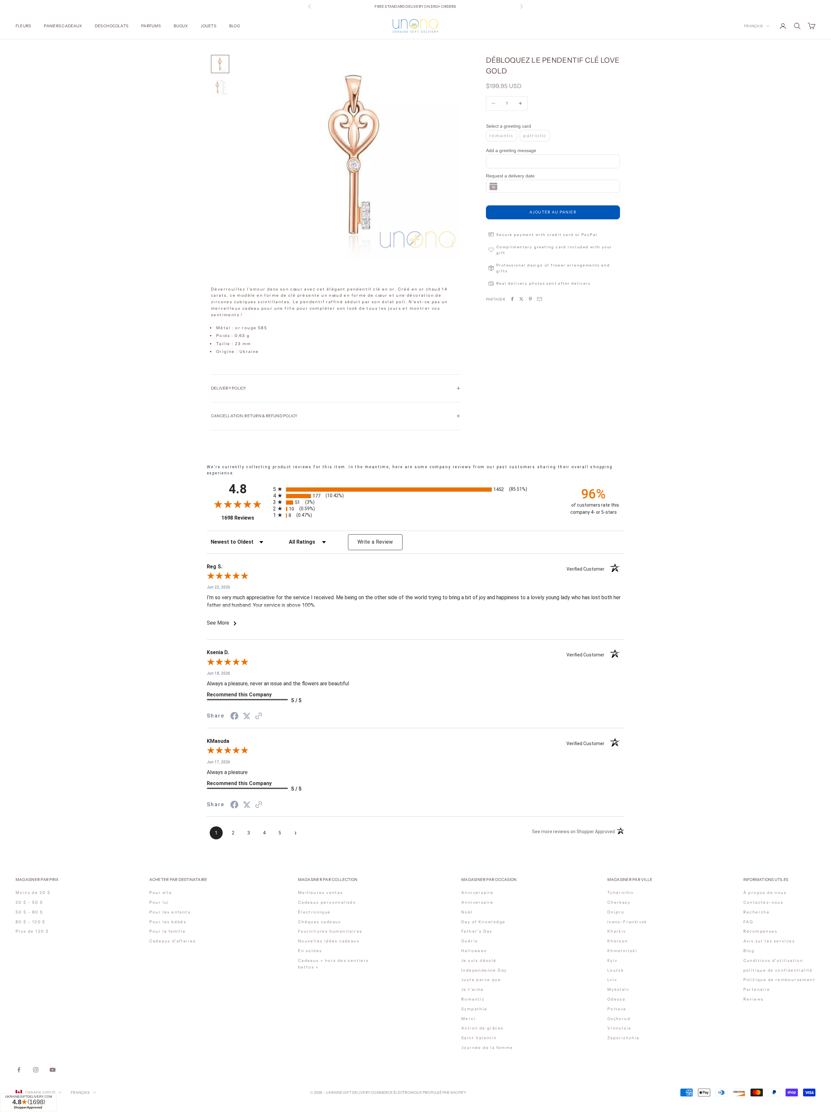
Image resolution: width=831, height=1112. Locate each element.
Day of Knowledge (483, 921)
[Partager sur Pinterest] (530, 299)
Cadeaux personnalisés (327, 902)
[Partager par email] (539, 299)
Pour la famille (167, 931)
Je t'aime (472, 989)
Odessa (616, 999)
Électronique (314, 912)
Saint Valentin (479, 1037)
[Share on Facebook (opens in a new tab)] (234, 716)
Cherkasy (618, 902)
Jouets (208, 25)
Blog (234, 25)
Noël (467, 912)
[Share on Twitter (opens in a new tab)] (247, 716)
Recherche (756, 912)
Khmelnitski (622, 950)
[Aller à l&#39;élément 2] (220, 87)
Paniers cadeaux (63, 25)
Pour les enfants (170, 912)
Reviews (753, 999)
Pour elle (160, 892)
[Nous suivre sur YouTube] (52, 1070)
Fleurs (23, 25)
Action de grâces (482, 1028)
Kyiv (612, 960)
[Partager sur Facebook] (512, 299)
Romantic (473, 999)
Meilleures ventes (320, 892)
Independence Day (484, 970)
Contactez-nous (763, 902)
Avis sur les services (769, 940)
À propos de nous (765, 892)
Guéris (469, 940)
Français (753, 26)
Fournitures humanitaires (330, 931)
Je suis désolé (479, 960)
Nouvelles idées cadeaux (329, 940)
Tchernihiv (620, 892)
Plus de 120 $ (32, 931)
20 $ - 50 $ (29, 902)
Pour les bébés (168, 921)
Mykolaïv (618, 989)
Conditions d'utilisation (773, 960)
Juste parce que (481, 979)
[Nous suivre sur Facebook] (19, 1070)
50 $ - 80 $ (29, 912)
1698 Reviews (244, 518)
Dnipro (615, 912)
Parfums (151, 25)
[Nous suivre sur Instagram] (35, 1070)
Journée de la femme (487, 1047)
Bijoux (181, 25)
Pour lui (159, 902)
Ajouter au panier (553, 212)
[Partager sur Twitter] (521, 299)
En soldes (310, 950)
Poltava (616, 1008)
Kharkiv (616, 931)
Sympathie (474, 1008)
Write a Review (375, 542)
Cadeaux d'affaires (172, 940)
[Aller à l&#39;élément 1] (220, 64)
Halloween (474, 950)
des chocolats (111, 25)
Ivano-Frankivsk (627, 921)
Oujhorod (618, 1018)
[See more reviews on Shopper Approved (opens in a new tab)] (258, 715)
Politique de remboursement (779, 979)
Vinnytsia (619, 1028)
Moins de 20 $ (33, 892)
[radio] (416, 489)
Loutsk (615, 970)
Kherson (617, 940)
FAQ (748, 921)
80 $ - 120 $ (30, 921)
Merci (468, 1018)
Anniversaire (477, 892)
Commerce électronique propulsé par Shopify (418, 1092)
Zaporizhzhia (623, 1037)
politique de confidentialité (778, 970)
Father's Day (476, 931)
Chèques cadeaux (319, 921)
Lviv (612, 979)
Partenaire (756, 989)
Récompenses (760, 931)
